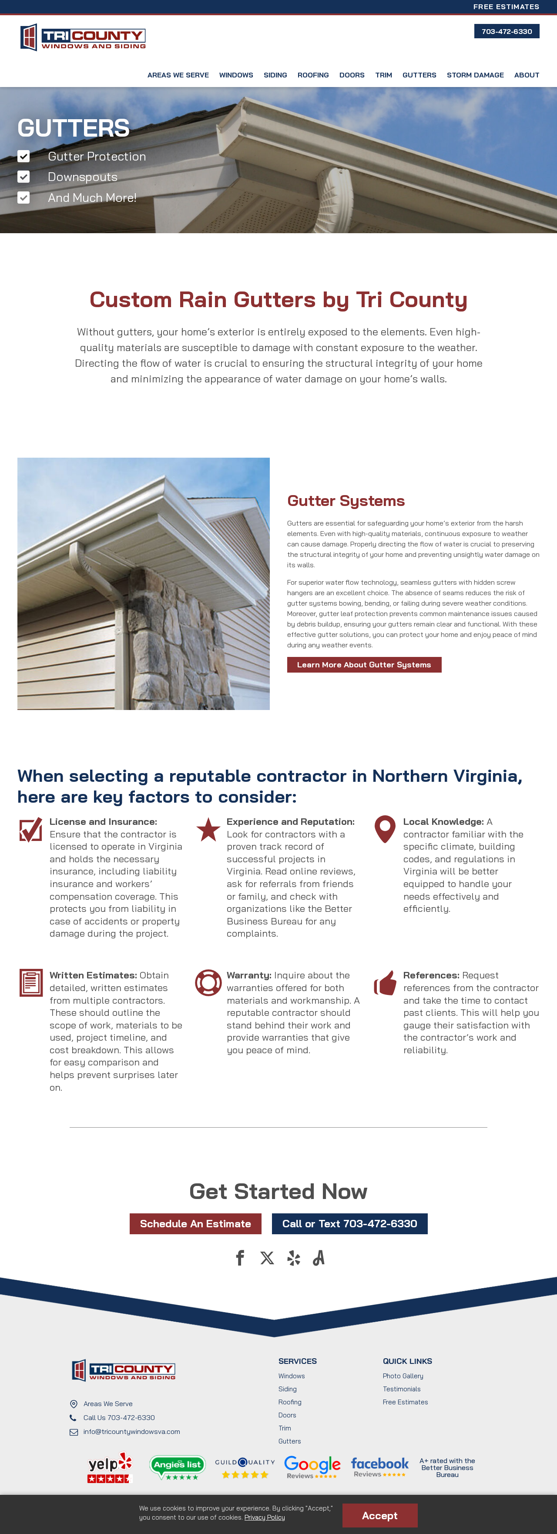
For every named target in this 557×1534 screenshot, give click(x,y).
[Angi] (318, 1262)
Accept (380, 1515)
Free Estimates (506, 6)
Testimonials (402, 1389)
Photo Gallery (403, 1376)
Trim (383, 74)
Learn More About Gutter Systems (364, 665)
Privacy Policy (265, 1517)
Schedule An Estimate (195, 1223)
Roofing (313, 74)
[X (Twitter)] (267, 1262)
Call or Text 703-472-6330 (349, 1223)
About (527, 74)
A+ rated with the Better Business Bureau (447, 1467)
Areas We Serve (178, 74)
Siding (275, 74)
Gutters (419, 74)
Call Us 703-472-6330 (119, 1417)
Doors (352, 74)
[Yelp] (294, 1262)
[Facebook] (240, 1262)
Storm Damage (475, 74)
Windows (236, 74)
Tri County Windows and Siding (82, 38)
